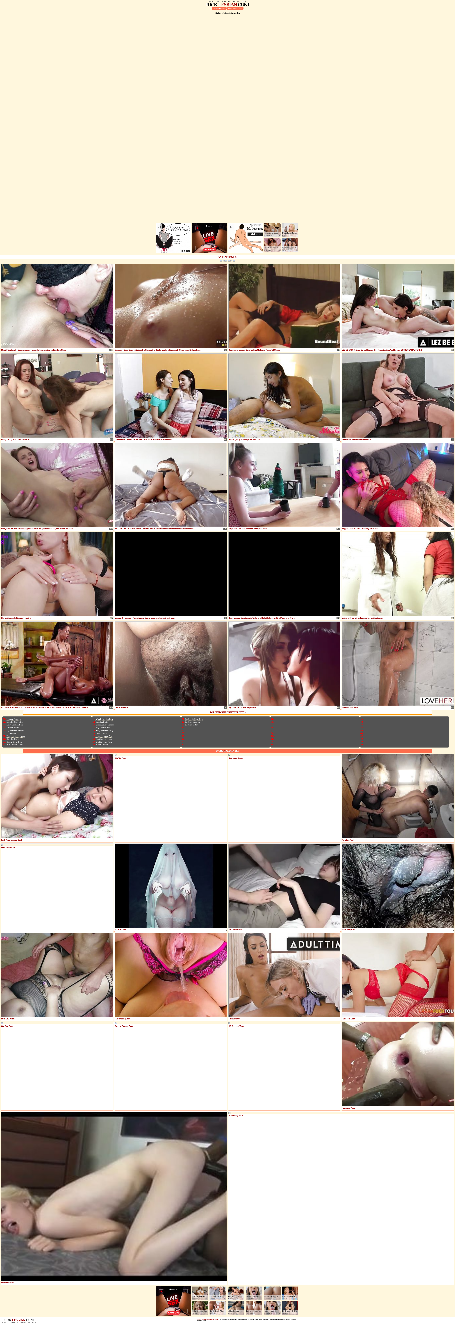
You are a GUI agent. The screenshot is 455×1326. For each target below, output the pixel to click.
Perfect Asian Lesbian (16, 736)
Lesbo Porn (11, 733)
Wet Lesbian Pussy (15, 744)
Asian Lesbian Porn (104, 736)
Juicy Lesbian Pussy (104, 730)
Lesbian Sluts (102, 721)
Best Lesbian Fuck (104, 738)
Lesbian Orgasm (219, 8)
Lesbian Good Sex (193, 721)
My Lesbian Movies (15, 730)
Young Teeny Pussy (15, 741)
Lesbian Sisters (191, 724)
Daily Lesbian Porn (15, 724)
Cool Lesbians (102, 733)
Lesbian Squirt (13, 727)
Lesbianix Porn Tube (194, 719)
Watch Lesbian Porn (104, 719)
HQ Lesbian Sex (103, 727)
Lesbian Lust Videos (105, 724)
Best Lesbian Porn (104, 741)
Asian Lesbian (102, 744)
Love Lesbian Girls (235, 8)
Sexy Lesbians (13, 738)
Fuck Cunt (227, 4)
